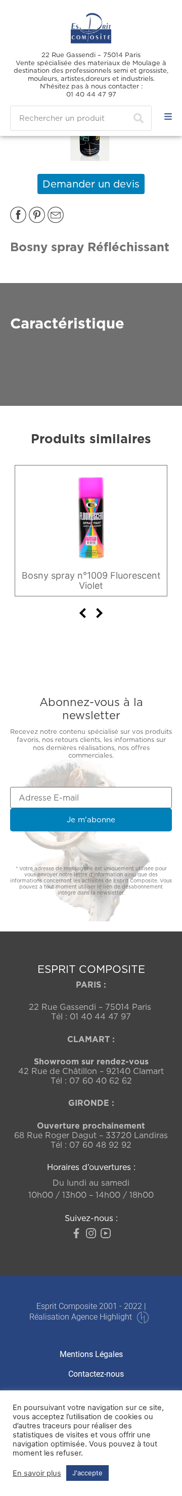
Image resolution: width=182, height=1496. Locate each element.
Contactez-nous (96, 1374)
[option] (91, 530)
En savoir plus (37, 1473)
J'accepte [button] (87, 1473)
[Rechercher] (138, 118)
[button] (18, 215)
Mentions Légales (91, 1354)
